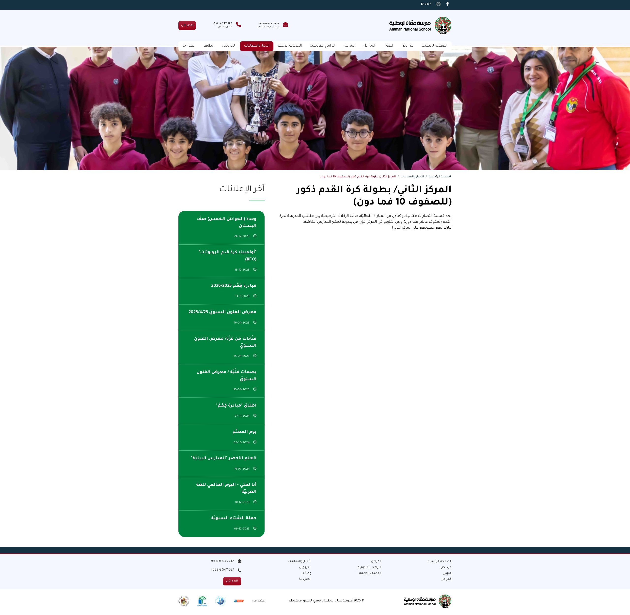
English (426, 4)
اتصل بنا (189, 46)
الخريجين (229, 46)
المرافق (349, 46)
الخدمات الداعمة (290, 46)
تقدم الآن (187, 25)
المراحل (369, 46)
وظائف (209, 46)
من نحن (407, 46)
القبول (388, 46)
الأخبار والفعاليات (256, 46)
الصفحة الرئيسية (434, 46)
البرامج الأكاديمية (322, 46)
